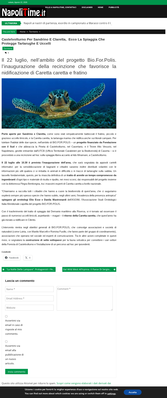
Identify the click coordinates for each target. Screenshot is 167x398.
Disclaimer (87, 7)
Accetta (133, 392)
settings (111, 393)
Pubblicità (114, 7)
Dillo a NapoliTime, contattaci (60, 7)
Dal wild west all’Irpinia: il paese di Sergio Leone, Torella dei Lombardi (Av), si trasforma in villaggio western (89, 269)
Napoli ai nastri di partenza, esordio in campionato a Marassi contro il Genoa (71, 23)
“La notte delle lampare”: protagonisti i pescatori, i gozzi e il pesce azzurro (31, 269)
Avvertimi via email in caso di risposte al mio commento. (14, 327)
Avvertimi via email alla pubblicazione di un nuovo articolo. (14, 354)
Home (100, 7)
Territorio (33, 31)
